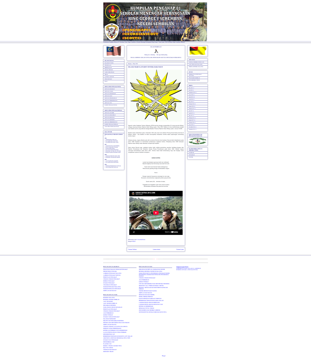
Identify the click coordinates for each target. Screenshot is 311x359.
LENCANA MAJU (108, 95)
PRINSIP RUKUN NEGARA (110, 271)
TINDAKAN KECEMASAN (110, 349)
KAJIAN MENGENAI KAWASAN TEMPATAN (150, 298)
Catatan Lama (180, 249)
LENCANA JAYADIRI (109, 112)
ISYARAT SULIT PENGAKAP (110, 340)
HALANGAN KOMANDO (109, 319)
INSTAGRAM (192, 154)
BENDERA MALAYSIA (109, 297)
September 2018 (192, 92)
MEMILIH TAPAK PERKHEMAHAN (112, 328)
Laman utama (156, 249)
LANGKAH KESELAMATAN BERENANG (149, 302)
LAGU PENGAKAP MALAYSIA (195, 64)
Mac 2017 (191, 115)
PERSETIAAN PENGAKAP (110, 277)
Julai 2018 (191, 97)
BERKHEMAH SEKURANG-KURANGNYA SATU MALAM (117, 336)
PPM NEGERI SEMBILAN (194, 77)
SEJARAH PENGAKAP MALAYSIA (112, 287)
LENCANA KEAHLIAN (110, 89)
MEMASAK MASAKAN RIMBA (147, 294)
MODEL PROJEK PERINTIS (146, 296)
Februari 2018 (191, 103)
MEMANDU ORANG (108, 351)
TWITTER (191, 157)
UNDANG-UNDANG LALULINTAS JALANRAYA (115, 326)
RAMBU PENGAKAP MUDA (111, 105)
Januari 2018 (191, 106)
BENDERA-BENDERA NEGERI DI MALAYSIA (150, 271)
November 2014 (192, 127)
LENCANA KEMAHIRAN (110, 115)
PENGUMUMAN (108, 79)
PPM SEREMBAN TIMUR (194, 80)
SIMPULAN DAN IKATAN (109, 290)
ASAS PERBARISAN (108, 313)
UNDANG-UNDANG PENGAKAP (111, 279)
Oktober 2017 (191, 108)
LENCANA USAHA (109, 91)
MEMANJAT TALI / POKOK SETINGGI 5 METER (151, 285)
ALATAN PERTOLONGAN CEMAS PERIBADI (114, 332)
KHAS (133, 241)
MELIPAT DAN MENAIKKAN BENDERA (113, 320)
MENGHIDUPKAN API (109, 334)
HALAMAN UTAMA (109, 62)
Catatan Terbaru (132, 249)
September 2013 (192, 129)
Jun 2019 (190, 90)
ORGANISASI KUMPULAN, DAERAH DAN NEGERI (152, 269)
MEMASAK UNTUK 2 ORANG (146, 308)
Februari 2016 (191, 122)
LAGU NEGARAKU (108, 301)
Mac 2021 (191, 87)
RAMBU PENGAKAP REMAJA (111, 124)
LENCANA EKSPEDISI (110, 119)
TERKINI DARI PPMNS (182, 267)
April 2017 (191, 113)
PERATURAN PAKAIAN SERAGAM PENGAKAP (115, 269)
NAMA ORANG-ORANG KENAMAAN (112, 307)
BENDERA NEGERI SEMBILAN (111, 299)
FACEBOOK (191, 152)
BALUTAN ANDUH (108, 347)
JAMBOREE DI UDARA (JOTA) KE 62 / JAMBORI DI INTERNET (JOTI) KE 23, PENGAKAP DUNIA (188, 269)
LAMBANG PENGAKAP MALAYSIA (112, 273)
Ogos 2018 (191, 94)
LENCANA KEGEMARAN (110, 93)
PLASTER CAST (107, 344)
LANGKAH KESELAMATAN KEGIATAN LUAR (151, 304)
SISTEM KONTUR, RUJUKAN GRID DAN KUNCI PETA (153, 312)
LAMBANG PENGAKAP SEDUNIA (112, 275)
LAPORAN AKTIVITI (109, 76)
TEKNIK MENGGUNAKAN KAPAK (148, 291)
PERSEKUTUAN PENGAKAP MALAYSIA (195, 75)
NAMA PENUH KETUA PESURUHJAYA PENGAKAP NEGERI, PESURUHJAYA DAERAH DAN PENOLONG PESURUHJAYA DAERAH (154, 274)
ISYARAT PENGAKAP (108, 283)
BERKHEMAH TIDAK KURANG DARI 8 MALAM (151, 300)
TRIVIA (106, 74)
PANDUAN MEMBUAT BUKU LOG (196, 62)
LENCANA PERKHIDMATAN (111, 100)
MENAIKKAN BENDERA (109, 305)
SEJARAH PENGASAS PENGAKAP (112, 288)
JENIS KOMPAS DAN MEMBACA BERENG (149, 310)
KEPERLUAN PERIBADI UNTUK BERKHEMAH (115, 330)
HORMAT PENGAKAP (108, 281)
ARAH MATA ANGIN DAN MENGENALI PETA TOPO (116, 338)
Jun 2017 (190, 110)
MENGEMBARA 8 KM (108, 342)
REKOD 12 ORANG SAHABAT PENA (112, 346)
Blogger (164, 355)
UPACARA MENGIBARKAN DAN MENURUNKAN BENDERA (154, 283)
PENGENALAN (108, 65)
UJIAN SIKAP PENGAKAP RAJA (112, 126)
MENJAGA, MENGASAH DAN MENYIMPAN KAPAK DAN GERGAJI (153, 288)
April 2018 (191, 99)
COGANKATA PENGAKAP (110, 285)
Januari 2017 (191, 120)
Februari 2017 (191, 117)
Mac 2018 (191, 101)
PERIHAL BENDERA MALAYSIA (196, 66)
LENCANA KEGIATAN (110, 117)
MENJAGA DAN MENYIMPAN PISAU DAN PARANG (116, 322)
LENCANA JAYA (108, 102)
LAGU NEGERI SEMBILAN (110, 303)
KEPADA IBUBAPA (109, 69)
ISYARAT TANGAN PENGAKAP (111, 317)
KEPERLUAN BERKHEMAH (146, 306)
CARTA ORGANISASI (109, 72)
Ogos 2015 (191, 124)
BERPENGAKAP (108, 67)
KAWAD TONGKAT (108, 315)
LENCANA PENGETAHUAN (111, 98)
